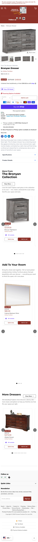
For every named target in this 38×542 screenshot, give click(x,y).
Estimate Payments (20, 116)
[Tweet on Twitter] (5, 136)
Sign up (27, 499)
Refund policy (25, 508)
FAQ (32, 508)
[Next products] (35, 224)
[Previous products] (3, 224)
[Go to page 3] (17, 253)
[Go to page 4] (21, 383)
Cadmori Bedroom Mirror (12, 313)
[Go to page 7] (23, 253)
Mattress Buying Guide (18, 510)
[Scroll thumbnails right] (35, 59)
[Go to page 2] (18, 383)
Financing (23, 506)
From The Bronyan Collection (9, 65)
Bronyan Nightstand (11, 230)
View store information (8, 127)
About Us (8, 506)
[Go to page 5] (20, 253)
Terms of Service (16, 508)
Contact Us (16, 506)
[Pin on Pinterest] (12, 136)
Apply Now (9, 116)
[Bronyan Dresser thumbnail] (5, 59)
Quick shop (11, 239)
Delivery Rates (31, 506)
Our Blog (33, 512)
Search (2, 506)
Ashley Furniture (7, 71)
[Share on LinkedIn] (9, 136)
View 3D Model (8, 89)
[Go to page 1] (14, 253)
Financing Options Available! (11, 93)
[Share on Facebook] (2, 136)
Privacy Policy (6, 508)
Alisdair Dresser (9, 437)
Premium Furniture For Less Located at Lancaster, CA (15, 512)
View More (7, 184)
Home (2, 26)
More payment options (19, 111)
